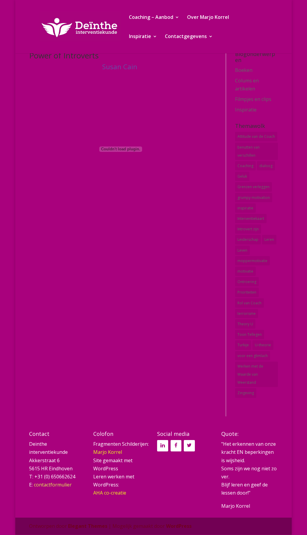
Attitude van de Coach (256, 136)
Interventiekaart (250, 218)
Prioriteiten (246, 292)
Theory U (245, 324)
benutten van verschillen (248, 151)
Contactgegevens (186, 37)
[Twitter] (189, 445)
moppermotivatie (252, 260)
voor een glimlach (252, 355)
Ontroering (246, 281)
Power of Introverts (64, 55)
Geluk (242, 176)
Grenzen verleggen (253, 186)
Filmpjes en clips (253, 99)
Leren (269, 239)
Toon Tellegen (249, 334)
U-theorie (263, 344)
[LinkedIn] (162, 445)
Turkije (243, 344)
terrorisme (246, 313)
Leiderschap (247, 239)
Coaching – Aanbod (151, 17)
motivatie (245, 271)
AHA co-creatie (109, 492)
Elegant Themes (87, 526)
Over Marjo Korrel (208, 17)
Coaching (245, 165)
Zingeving (245, 392)
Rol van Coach (249, 303)
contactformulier (53, 484)
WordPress (179, 526)
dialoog (266, 165)
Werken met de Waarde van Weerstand (250, 374)
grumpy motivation (253, 197)
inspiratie (245, 208)
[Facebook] (176, 445)
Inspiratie (140, 37)
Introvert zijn (248, 229)
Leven (242, 250)
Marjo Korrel (107, 452)
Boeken (243, 70)
